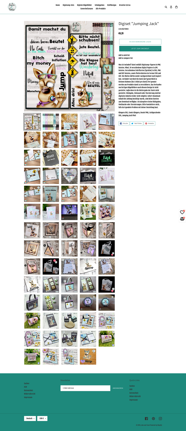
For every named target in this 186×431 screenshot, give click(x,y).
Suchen (26, 383)
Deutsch (29, 418)
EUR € (42, 418)
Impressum (28, 397)
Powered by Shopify (156, 425)
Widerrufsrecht (29, 394)
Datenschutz (28, 390)
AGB (25, 387)
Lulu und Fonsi (145, 425)
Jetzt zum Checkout (140, 48)
